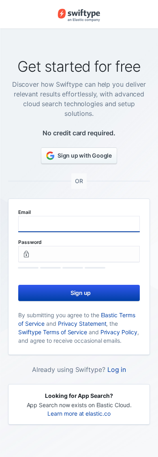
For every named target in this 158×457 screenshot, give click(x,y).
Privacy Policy (118, 332)
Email (24, 212)
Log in (116, 369)
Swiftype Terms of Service (52, 332)
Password (30, 242)
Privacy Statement (82, 323)
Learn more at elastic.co (78, 413)
